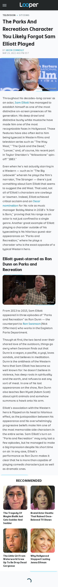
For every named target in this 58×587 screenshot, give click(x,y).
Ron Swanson (32, 324)
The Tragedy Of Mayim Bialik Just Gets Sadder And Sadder (13, 518)
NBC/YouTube (48, 302)
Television (9, 15)
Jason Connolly (15, 50)
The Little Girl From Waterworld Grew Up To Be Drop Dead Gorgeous (15, 560)
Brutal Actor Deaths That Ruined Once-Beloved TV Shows (42, 516)
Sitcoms (24, 15)
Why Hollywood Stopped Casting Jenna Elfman (40, 559)
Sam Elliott (22, 102)
